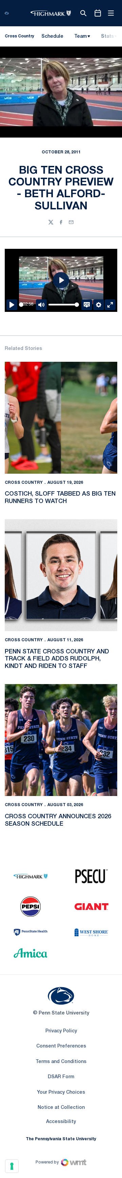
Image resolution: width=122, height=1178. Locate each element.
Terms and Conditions (61, 1062)
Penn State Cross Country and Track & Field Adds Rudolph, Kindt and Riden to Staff (57, 659)
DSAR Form (61, 1077)
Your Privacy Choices (61, 1092)
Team (80, 36)
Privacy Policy (61, 1031)
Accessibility (61, 1121)
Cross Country (24, 482)
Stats (107, 36)
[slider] (21, 304)
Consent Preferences (61, 1046)
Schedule (52, 36)
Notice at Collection (61, 1108)
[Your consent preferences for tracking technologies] (11, 1166)
